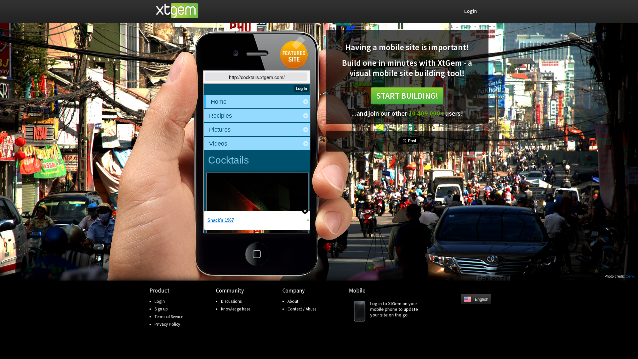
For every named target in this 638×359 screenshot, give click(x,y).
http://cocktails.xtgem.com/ (257, 77)
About (292, 301)
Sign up (161, 309)
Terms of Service (169, 316)
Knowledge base (235, 309)
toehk (630, 276)
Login (160, 301)
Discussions (231, 301)
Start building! (407, 95)
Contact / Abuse (301, 309)
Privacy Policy (167, 324)
